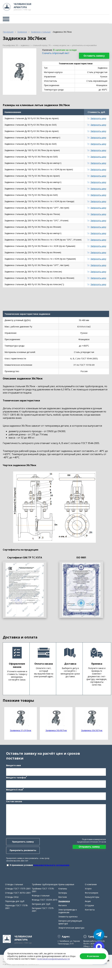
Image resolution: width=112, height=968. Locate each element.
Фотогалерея (91, 892)
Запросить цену (98, 118)
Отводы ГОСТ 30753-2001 (18, 892)
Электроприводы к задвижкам (67, 911)
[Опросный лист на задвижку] (81, 590)
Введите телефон (16, 777)
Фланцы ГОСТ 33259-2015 (44, 899)
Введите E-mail (15, 789)
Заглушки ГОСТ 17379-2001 (43, 909)
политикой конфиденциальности (53, 958)
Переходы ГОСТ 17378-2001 (16, 907)
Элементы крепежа (67, 916)
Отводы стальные (14, 884)
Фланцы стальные (41, 895)
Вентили (62, 897)
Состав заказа (14, 801)
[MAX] (99, 947)
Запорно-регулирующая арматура (70, 922)
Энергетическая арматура (71, 927)
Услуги (88, 888)
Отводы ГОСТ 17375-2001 (18, 888)
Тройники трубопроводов (45, 884)
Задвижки (64, 901)
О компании (91, 884)
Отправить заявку (89, 847)
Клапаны (62, 888)
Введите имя (13, 765)
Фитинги (62, 905)
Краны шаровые (66, 884)
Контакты (90, 909)
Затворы (62, 892)
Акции (88, 901)
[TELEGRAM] (99, 934)
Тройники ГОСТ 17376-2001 (43, 890)
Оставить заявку (94, 55)
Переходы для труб (14, 901)
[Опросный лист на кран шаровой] (24, 590)
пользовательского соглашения (51, 865)
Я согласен (93, 956)
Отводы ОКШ (12, 897)
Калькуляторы (92, 897)
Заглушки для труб (41, 904)
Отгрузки (89, 905)
